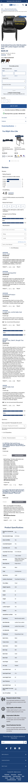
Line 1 (3, 70)
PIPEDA (6, 778)
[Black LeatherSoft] (3, 61)
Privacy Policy (13, 774)
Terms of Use (12, 778)
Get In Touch (4, 766)
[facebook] (11, 748)
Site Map (19, 779)
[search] (23, 5)
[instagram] (15, 748)
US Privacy (20, 774)
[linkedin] (19, 748)
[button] (14, 28)
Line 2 (15, 70)
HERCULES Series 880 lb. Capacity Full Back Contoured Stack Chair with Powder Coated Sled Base (20, 149)
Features (4, 121)
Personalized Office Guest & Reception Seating (9, 10)
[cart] (26, 5)
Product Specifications (8, 126)
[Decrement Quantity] (2, 101)
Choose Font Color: (6, 84)
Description (4, 117)
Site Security (7, 774)
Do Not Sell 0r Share (16, 776)
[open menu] (2, 5)
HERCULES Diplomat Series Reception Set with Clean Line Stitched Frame (7, 149)
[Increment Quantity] (8, 101)
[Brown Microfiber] (8, 61)
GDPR (23, 776)
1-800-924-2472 (21, 113)
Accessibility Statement (11, 779)
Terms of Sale (18, 778)
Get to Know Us (5, 754)
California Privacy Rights (6, 776)
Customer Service (5, 760)
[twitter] (6, 748)
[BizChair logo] (14, 5)
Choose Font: (5, 78)
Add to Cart (14, 106)
